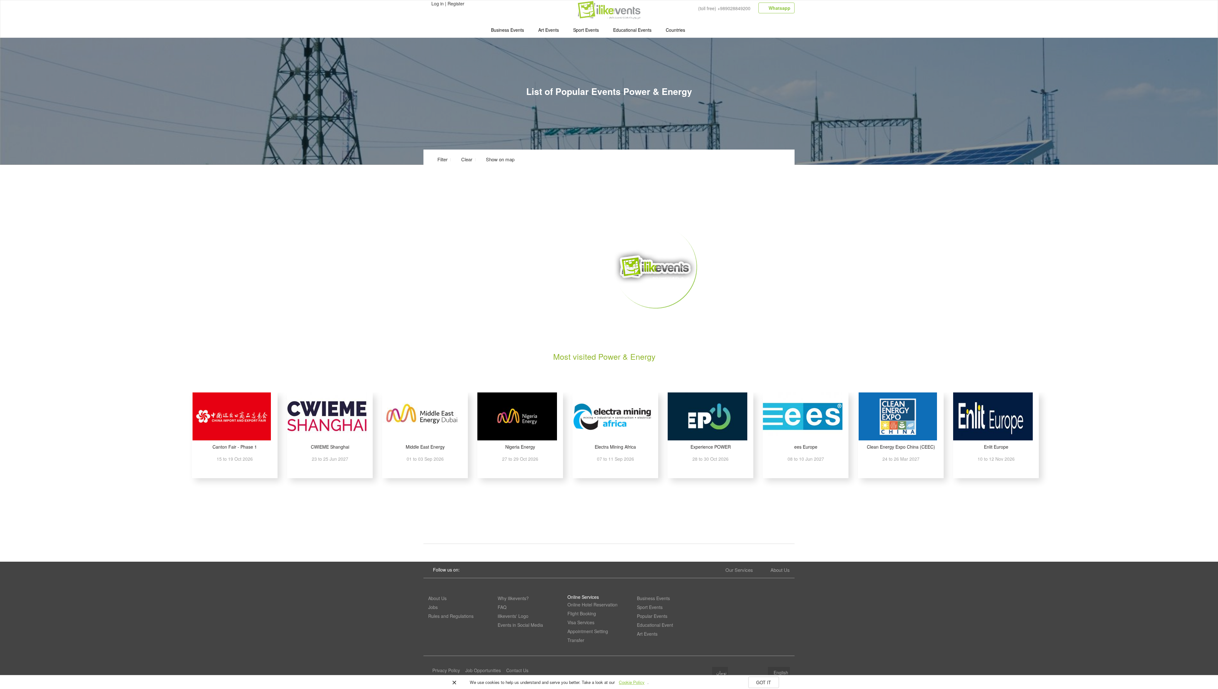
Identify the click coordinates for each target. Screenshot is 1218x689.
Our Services (739, 569)
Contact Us (517, 670)
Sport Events (586, 30)
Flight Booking (581, 613)
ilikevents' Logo (513, 616)
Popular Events (652, 616)
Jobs (433, 607)
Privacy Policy (446, 670)
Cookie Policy (632, 682)
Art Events (548, 30)
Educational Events (632, 30)
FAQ (502, 607)
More (655, 318)
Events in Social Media (520, 625)
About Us (780, 569)
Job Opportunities (483, 670)
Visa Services (580, 622)
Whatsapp (778, 8)
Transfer (575, 640)
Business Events (507, 30)
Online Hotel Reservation (592, 604)
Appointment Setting (587, 631)
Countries (675, 30)
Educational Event (655, 625)
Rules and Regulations (451, 616)
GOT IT (763, 682)
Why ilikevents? (513, 598)
